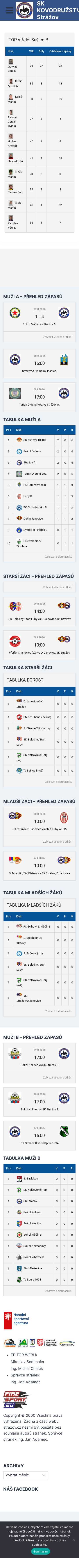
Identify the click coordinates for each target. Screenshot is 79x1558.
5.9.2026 (39, 389)
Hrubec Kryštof (12, 143)
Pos (8, 430)
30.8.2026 (40, 355)
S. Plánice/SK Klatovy (36, 728)
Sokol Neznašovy (34, 1246)
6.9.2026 (39, 858)
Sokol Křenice (32, 1223)
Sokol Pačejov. (32, 451)
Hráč (10, 51)
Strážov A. (29, 462)
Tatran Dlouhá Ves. (35, 473)
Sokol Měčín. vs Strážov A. (39, 324)
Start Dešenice (32, 1268)
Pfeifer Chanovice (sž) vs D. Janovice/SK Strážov (39, 652)
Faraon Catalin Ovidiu (12, 122)
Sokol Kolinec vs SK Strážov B (39, 1065)
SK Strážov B (31, 1201)
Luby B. (28, 496)
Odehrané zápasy (60, 51)
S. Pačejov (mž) (33, 953)
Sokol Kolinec (32, 1212)
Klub (19, 430)
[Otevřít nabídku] (9, 10)
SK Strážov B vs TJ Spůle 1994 (39, 1143)
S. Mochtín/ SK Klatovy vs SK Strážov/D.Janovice (39, 873)
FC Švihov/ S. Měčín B (37, 926)
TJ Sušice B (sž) (33, 770)
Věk (31, 51)
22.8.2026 (40, 309)
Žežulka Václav (13, 225)
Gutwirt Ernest (12, 68)
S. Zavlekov (30, 1178)
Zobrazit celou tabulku (58, 556)
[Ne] (73, 1540)
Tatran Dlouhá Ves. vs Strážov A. (39, 404)
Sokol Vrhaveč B (33, 1257)
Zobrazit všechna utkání (57, 337)
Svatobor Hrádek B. (35, 529)
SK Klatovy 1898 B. (35, 440)
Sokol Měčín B (32, 1234)
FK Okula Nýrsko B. (35, 507)
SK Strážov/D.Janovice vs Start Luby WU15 (39, 829)
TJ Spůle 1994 (32, 1279)
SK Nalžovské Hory (35, 1189)
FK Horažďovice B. (35, 485)
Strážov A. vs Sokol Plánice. (39, 371)
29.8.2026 (40, 603)
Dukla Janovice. (33, 518)
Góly (41, 51)
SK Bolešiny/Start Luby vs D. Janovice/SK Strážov (40, 619)
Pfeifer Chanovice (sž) (37, 717)
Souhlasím (40, 1551)
